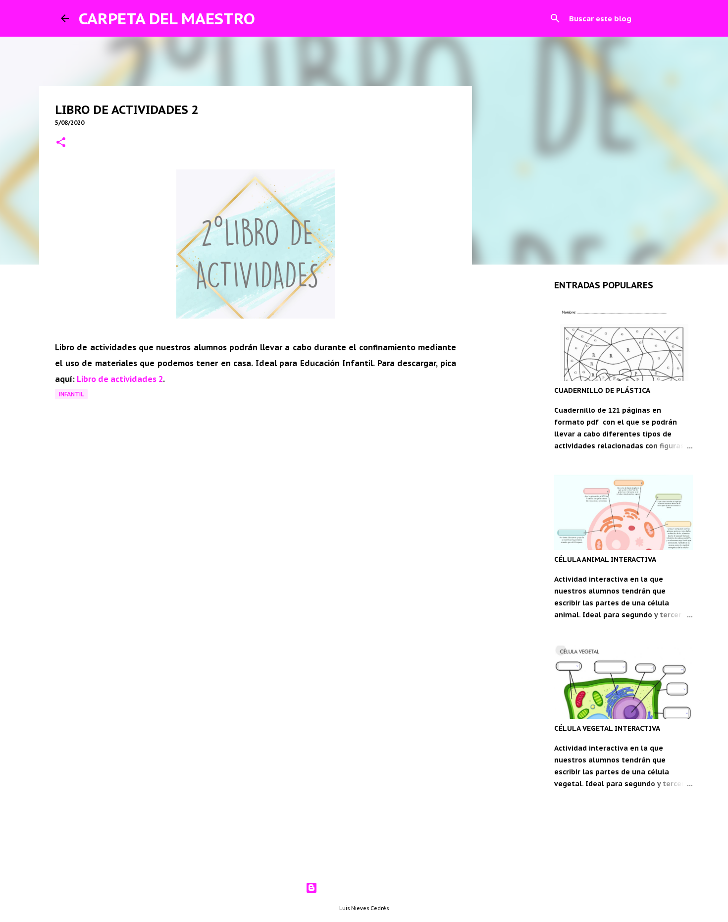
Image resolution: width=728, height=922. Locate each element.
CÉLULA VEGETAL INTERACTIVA (607, 728)
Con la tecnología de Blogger (370, 887)
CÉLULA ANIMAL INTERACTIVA (605, 559)
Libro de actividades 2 (120, 379)
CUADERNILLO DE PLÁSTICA (602, 390)
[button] (61, 143)
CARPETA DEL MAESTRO (167, 18)
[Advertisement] (255, 607)
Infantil (71, 394)
